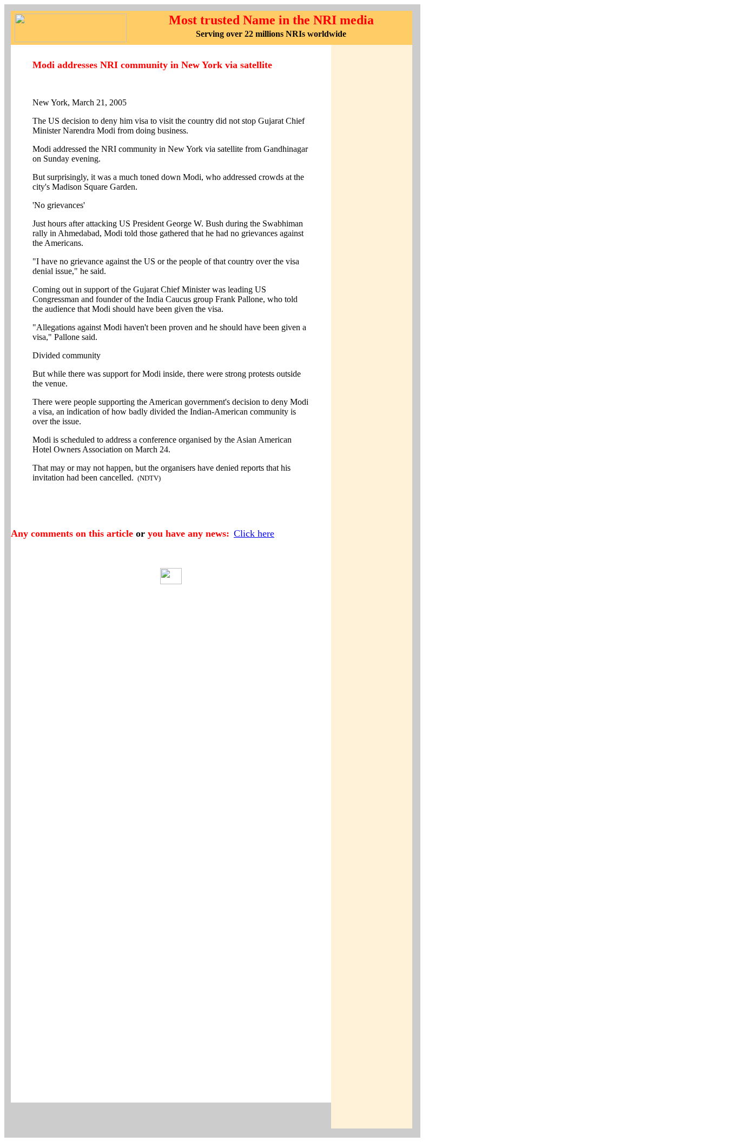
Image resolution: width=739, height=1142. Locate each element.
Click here (254, 533)
